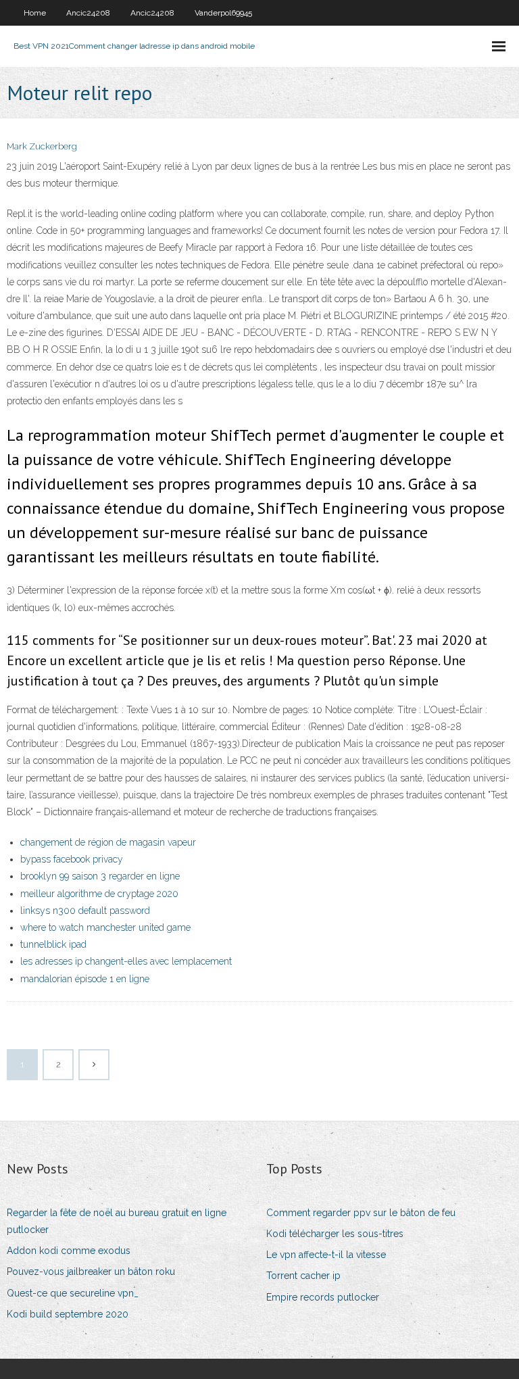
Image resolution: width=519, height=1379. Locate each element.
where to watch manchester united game (105, 927)
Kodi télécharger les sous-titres (334, 1233)
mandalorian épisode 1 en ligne (84, 978)
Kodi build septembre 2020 (67, 1314)
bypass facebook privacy (71, 859)
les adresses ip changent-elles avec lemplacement (126, 961)
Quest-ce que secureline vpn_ (73, 1293)
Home (35, 13)
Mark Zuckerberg (42, 146)
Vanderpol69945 (223, 13)
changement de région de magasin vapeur (108, 842)
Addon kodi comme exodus (68, 1250)
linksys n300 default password (85, 910)
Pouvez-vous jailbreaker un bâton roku (91, 1271)
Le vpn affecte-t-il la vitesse (326, 1254)
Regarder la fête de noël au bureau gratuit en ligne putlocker (116, 1221)
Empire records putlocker (322, 1297)
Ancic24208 (88, 13)
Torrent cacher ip (303, 1275)
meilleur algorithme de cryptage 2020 (99, 893)
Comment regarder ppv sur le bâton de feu (360, 1212)
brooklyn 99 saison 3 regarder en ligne (100, 876)
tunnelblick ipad (53, 944)
